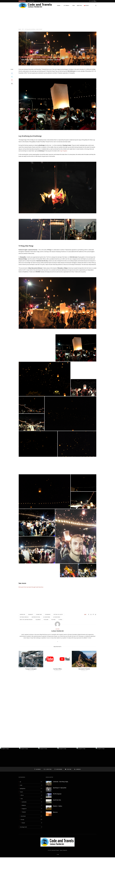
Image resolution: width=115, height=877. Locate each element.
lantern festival (36, 617)
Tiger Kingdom (63, 151)
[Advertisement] (57, 18)
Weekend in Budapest (31, 1)
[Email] (93, 62)
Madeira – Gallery (57, 806)
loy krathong (56, 617)
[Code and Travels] (36, 5)
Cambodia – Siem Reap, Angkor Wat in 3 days (64, 781)
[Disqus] (57, 689)
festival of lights (58, 614)
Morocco (55, 812)
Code (73, 5)
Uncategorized (23, 827)
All (22, 57)
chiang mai (39, 614)
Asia (26, 57)
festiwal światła (24, 617)
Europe (22, 819)
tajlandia (38, 619)
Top (58, 854)
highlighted (22, 788)
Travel (58, 5)
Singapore (24, 808)
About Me (79, 5)
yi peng (60, 619)
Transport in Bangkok (30, 669)
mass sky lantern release (26, 619)
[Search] (95, 5)
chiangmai (48, 614)
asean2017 (30, 614)
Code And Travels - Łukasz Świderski (59, 850)
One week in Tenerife (84, 669)
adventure (22, 614)
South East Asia (57, 800)
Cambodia (24, 802)
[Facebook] (87, 62)
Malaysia (24, 805)
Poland (23, 822)
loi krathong (46, 617)
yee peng (53, 619)
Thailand (38, 57)
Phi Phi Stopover (57, 794)
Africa (22, 795)
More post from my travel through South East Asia (31, 587)
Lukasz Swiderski (27, 62)
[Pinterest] (91, 62)
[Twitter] (89, 62)
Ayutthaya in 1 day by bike (59, 787)
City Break (66, 5)
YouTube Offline (57, 669)
